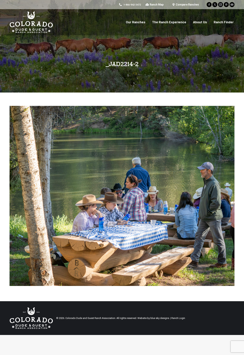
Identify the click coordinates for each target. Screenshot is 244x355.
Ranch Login (178, 318)
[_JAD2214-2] (122, 196)
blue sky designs (159, 318)
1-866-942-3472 (132, 4)
